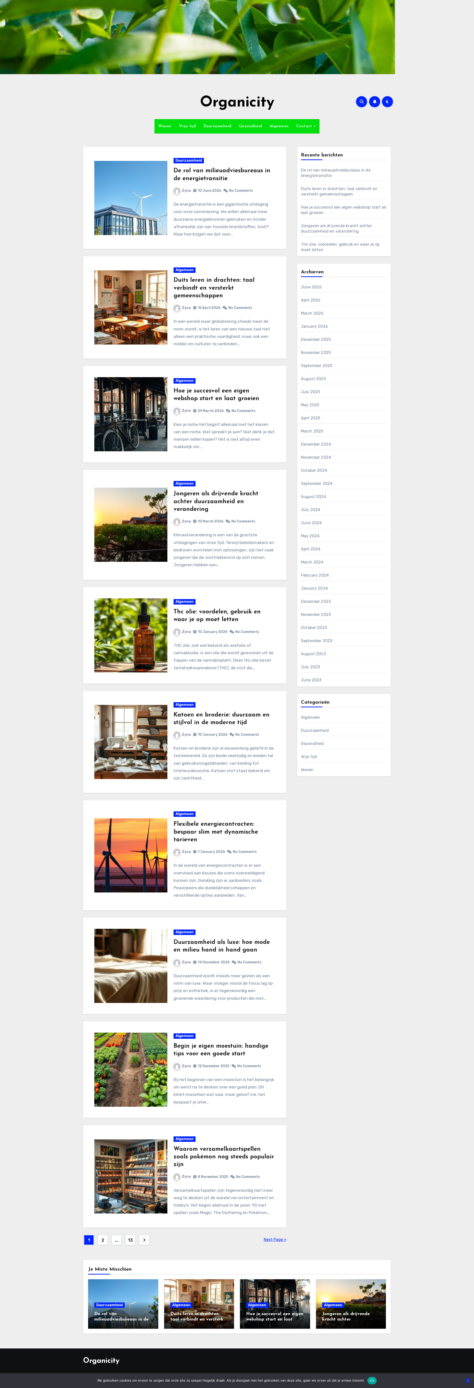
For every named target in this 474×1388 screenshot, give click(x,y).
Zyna (186, 191)
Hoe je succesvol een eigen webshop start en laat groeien (274, 1319)
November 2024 (316, 457)
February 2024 (315, 575)
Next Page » (275, 1239)
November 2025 (316, 352)
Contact (305, 126)
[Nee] (467, 1380)
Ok (372, 1380)
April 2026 (311, 300)
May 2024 (310, 536)
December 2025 (316, 339)
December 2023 (316, 601)
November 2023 (316, 614)
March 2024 (312, 562)
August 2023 (313, 653)
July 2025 (310, 392)
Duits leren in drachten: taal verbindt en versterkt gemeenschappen (214, 288)
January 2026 (314, 326)
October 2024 (314, 470)
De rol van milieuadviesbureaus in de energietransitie (121, 1319)
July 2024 (310, 509)
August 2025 (313, 378)
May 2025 (310, 405)
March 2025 (312, 431)
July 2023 (310, 667)
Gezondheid (250, 126)
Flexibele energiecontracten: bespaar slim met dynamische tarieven (216, 832)
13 (130, 1240)
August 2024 (313, 496)
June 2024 (311, 522)
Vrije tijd (187, 126)
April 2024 (311, 549)
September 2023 (317, 640)
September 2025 (317, 365)
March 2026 (312, 313)
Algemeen (279, 126)
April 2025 (310, 418)
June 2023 (311, 680)
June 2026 (311, 287)
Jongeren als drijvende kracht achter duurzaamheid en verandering (216, 501)
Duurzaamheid (217, 126)
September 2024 (317, 483)
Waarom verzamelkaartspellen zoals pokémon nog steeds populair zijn (224, 1157)
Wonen (165, 126)
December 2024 (316, 444)
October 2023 (314, 627)
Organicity (237, 102)
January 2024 (314, 588)
